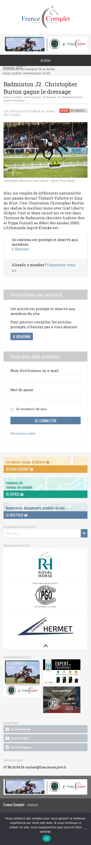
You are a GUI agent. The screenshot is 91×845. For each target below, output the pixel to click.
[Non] (85, 829)
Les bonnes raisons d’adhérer (26, 462)
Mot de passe (21, 389)
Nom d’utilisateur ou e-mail (34, 370)
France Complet (13, 97)
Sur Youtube (19, 738)
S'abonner (20, 249)
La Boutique (15, 515)
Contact (33, 804)
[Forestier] (45, 39)
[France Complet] (45, 17)
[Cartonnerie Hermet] (45, 626)
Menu (47, 60)
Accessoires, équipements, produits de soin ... (37, 508)
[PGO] (62, 700)
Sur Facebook (20, 729)
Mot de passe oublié (22, 433)
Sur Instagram (20, 747)
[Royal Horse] (45, 564)
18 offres (13, 494)
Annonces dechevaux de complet (19, 485)
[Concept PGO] (45, 595)
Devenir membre (18, 469)
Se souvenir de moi (31, 409)
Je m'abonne (22, 336)
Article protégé (32, 97)
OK (47, 838)
